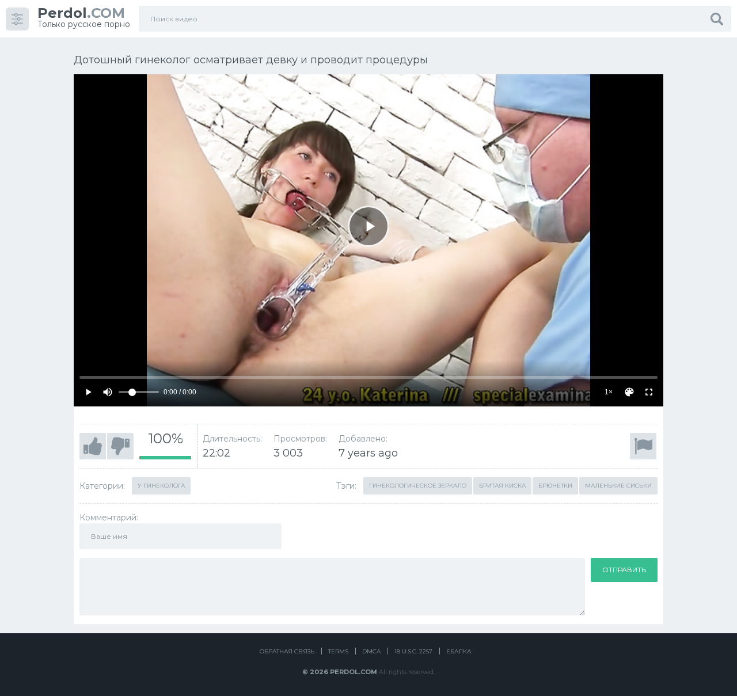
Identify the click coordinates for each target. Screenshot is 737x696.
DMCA (371, 651)
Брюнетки (555, 485)
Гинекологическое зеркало (417, 485)
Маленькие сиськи (618, 485)
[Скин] (629, 392)
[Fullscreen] (649, 392)
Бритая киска (502, 485)
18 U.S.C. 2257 (413, 651)
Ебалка (458, 651)
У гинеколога (161, 485)
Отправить (624, 569)
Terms (338, 651)
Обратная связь (287, 651)
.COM (81, 12)
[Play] (368, 226)
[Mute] (107, 392)
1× (609, 392)
